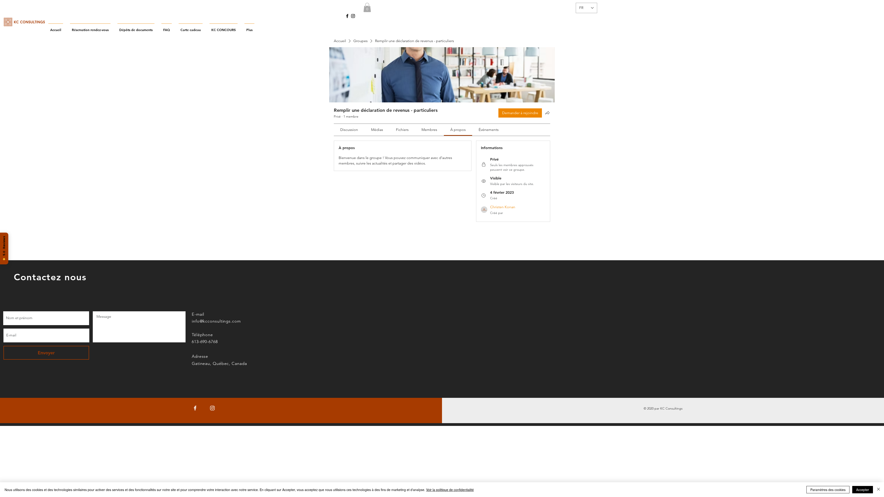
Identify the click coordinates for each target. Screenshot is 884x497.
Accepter (862, 489)
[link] (349, 129)
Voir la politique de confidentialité (450, 489)
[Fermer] (878, 489)
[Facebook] (347, 16)
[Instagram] (353, 16)
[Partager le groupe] (547, 113)
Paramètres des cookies (828, 489)
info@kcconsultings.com (216, 321)
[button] (367, 7)
